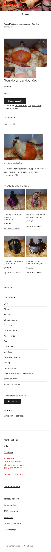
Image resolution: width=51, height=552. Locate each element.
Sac (5, 341)
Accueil (7, 24)
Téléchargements (12, 511)
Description (9, 118)
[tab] (9, 117)
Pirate (7, 309)
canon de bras (10, 379)
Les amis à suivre (12, 486)
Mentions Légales (12, 440)
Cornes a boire (10, 331)
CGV (6, 446)
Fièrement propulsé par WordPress (18, 546)
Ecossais (8, 325)
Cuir (29, 105)
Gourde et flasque (12, 357)
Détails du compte (12, 523)
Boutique (8, 288)
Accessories (25, 24)
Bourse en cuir (10, 368)
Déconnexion (10, 530)
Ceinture (8, 352)
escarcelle (8, 346)
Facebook (8, 452)
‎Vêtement (15, 24)
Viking (7, 363)
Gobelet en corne (12, 384)
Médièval (16, 109)
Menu (26, 14)
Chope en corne (11, 320)
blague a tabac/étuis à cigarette (18, 373)
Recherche (12, 401)
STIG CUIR (13, 4)
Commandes (10, 505)
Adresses (8, 517)
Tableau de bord (11, 499)
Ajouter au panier (15, 101)
